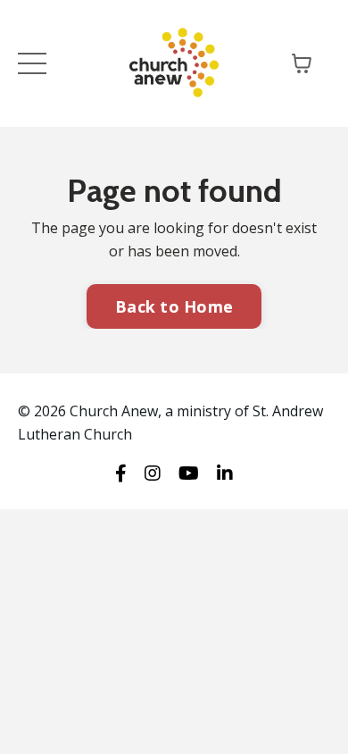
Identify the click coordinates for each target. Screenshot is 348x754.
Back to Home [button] (174, 306)
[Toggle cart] (301, 63)
